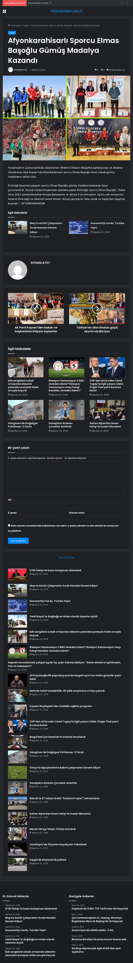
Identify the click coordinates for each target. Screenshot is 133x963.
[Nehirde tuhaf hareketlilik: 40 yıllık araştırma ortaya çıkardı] (17, 695)
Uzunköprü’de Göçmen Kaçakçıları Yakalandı (58, 844)
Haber (26, 25)
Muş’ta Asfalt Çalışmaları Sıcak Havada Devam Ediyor (46, 227)
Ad (10, 499)
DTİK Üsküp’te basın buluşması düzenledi (55, 570)
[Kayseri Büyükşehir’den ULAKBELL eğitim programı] (17, 710)
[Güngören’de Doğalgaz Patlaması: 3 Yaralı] (25, 410)
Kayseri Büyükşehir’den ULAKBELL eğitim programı (61, 706)
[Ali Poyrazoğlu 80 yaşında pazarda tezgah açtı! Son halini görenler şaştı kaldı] (17, 680)
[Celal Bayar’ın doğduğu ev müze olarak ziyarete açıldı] (17, 621)
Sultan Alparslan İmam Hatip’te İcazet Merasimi (105, 425)
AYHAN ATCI (20, 70)
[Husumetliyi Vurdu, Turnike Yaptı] (78, 227)
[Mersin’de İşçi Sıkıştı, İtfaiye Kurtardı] (17, 833)
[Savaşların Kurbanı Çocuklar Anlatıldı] (66, 410)
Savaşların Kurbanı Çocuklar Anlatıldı (61, 425)
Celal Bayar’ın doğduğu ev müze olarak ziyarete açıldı (63, 616)
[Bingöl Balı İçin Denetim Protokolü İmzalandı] (17, 741)
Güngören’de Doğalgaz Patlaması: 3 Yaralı (23, 425)
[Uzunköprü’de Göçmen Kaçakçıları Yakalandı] (17, 849)
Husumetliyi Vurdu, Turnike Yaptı (46, 3)
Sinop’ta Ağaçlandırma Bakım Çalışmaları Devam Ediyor (65, 767)
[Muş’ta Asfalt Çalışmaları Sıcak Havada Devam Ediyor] (17, 227)
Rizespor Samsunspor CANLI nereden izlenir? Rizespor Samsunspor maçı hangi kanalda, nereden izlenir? (66, 385)
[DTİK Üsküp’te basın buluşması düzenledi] (17, 575)
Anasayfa (15, 25)
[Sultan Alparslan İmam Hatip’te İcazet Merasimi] (107, 410)
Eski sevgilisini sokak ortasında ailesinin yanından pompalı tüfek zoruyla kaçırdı (23, 385)
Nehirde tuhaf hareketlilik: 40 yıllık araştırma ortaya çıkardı (67, 691)
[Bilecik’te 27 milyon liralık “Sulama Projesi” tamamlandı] (17, 803)
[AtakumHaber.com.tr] (66, 11)
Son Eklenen (66, 557)
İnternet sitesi (76, 512)
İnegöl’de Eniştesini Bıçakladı (48, 860)
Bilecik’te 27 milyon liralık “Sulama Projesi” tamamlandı (65, 798)
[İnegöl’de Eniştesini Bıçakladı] (17, 864)
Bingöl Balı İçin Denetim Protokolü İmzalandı (58, 737)
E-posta (13, 512)
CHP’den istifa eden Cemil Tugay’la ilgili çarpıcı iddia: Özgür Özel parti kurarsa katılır (107, 385)
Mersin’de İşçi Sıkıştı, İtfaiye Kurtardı (53, 829)
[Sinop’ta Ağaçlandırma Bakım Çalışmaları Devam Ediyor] (17, 772)
